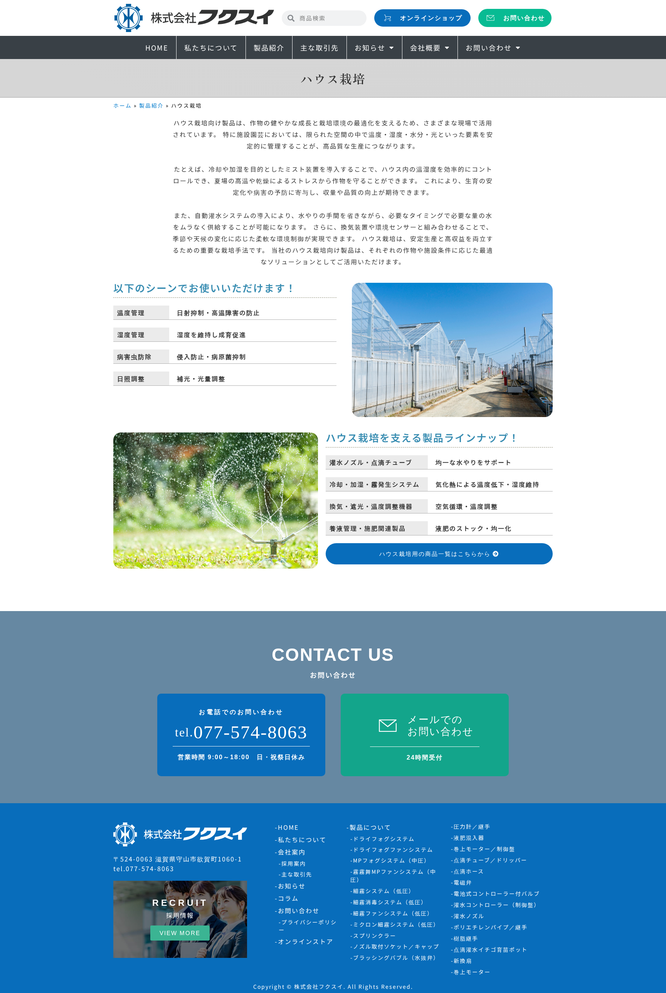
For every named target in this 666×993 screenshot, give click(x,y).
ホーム (122, 105)
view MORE (180, 933)
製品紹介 (269, 47)
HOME (156, 47)
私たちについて (211, 47)
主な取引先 (319, 47)
